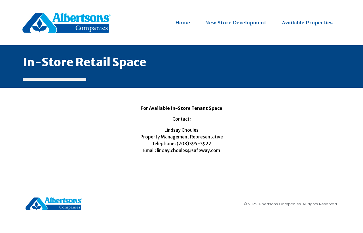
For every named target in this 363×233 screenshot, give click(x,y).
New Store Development (235, 22)
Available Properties (307, 22)
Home (182, 22)
